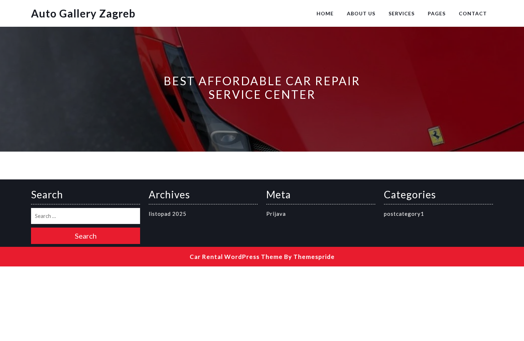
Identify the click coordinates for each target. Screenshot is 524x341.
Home (325, 13)
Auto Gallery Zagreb (83, 13)
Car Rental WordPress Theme (236, 256)
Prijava (276, 213)
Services (402, 13)
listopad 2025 (167, 213)
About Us (361, 13)
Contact (473, 13)
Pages (437, 13)
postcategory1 (404, 213)
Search (86, 235)
